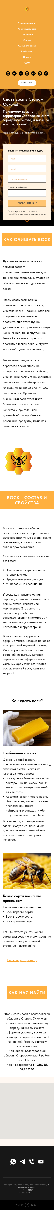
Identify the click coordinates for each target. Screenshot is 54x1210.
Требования (27, 51)
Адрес (27, 62)
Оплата (27, 57)
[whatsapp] (40, 73)
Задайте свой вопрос (18, 602)
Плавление (27, 34)
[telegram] (14, 73)
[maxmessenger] (46, 73)
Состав (27, 40)
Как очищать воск (27, 28)
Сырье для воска (27, 45)
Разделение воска (27, 23)
